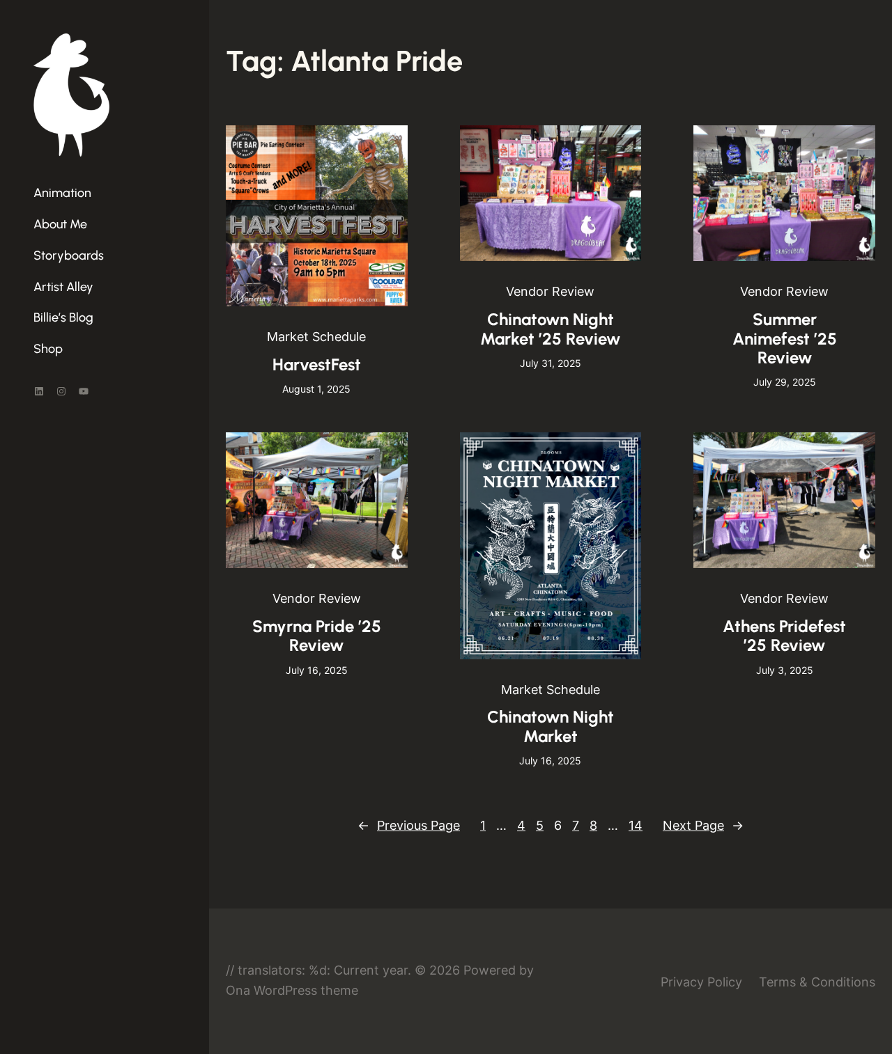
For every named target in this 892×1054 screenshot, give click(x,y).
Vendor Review (550, 291)
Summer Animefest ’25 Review (784, 338)
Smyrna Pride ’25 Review (316, 636)
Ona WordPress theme (292, 990)
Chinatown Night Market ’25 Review (550, 329)
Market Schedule (316, 336)
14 (636, 825)
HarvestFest (316, 364)
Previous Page (408, 825)
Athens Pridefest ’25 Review (784, 636)
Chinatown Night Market (550, 726)
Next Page (703, 825)
